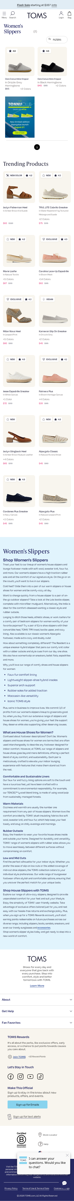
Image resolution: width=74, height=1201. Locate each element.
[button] (57, 39)
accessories (43, 927)
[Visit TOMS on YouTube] (30, 1077)
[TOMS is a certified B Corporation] (21, 1140)
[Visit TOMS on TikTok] (40, 1077)
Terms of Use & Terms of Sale (35, 1188)
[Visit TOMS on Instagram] (20, 1077)
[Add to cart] (27, 70)
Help (46, 1144)
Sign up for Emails (27, 1104)
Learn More (37, 985)
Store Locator (50, 1134)
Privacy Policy (11, 1188)
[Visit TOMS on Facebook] (11, 1077)
